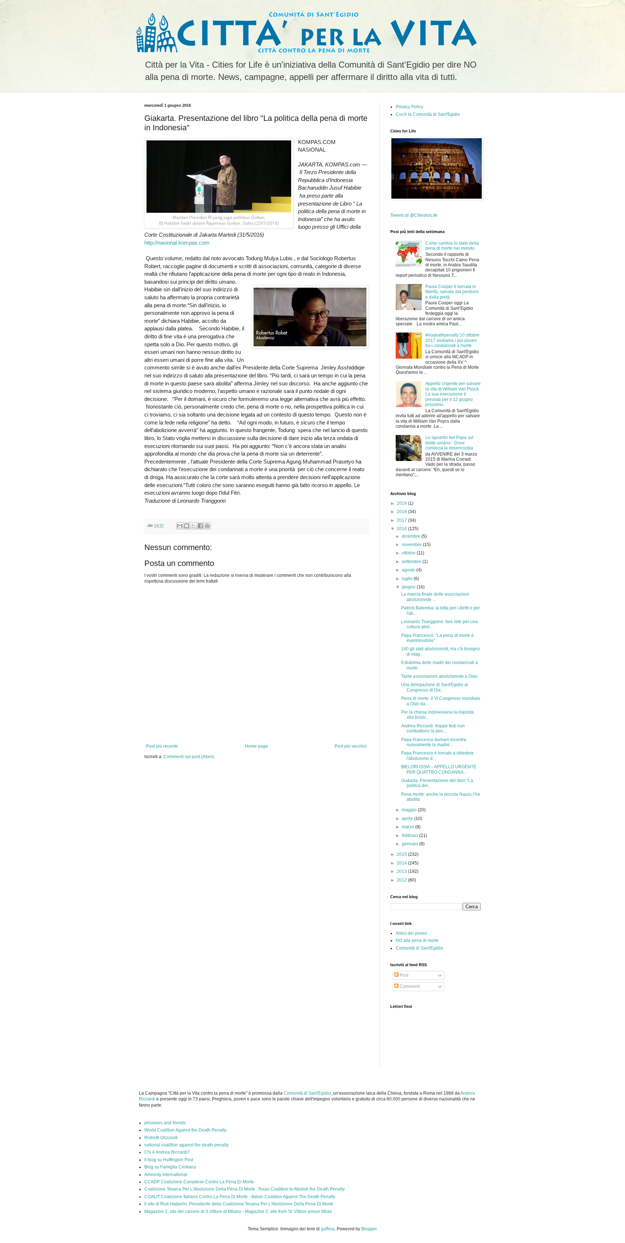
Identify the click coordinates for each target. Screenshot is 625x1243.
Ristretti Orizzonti (161, 1137)
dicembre (411, 536)
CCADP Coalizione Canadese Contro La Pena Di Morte (199, 1181)
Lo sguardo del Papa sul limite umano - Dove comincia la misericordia (449, 443)
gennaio (410, 843)
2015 (402, 854)
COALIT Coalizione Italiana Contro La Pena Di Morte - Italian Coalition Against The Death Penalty (239, 1196)
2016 (402, 528)
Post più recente (162, 746)
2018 (402, 511)
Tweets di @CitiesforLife (414, 215)
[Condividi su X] (193, 525)
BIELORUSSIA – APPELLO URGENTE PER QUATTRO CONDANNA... (438, 769)
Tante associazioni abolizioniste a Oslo (439, 676)
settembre (412, 561)
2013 (402, 871)
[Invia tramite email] (179, 525)
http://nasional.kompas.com (176, 243)
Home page (256, 746)
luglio (408, 578)
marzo (408, 826)
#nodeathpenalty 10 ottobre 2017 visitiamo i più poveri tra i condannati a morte (452, 340)
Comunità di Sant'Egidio (419, 948)
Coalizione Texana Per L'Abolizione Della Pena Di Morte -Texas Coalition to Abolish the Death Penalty (244, 1189)
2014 (402, 863)
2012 (402, 880)
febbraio (410, 835)
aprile (408, 818)
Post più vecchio (351, 746)
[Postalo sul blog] (186, 525)
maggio (410, 809)
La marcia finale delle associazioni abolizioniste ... (435, 597)
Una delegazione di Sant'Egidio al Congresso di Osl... (434, 687)
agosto (409, 569)
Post (403, 975)
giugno (409, 586)
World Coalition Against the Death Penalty (185, 1130)
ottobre (409, 552)
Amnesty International (165, 1174)
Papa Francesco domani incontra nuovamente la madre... (433, 742)
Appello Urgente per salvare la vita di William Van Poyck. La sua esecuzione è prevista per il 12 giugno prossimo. (453, 394)
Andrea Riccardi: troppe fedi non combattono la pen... (433, 728)
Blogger (369, 1228)
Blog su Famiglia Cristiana (170, 1167)
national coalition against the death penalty (186, 1144)
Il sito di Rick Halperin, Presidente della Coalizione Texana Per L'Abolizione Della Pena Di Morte (238, 1203)
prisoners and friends (165, 1122)
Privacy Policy (409, 106)
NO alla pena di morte (417, 940)
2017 (402, 520)
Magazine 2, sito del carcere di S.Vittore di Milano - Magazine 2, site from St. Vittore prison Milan (238, 1211)
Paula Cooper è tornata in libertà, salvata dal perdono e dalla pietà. (452, 292)
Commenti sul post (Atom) (188, 756)
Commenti (409, 986)
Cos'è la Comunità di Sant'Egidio (428, 114)
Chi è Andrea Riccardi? (167, 1152)
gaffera (328, 1228)
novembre (412, 544)
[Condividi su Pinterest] (207, 525)
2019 (402, 503)
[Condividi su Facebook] (200, 525)
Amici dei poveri (411, 933)
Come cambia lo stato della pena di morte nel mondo (452, 246)
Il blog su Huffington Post (168, 1159)
